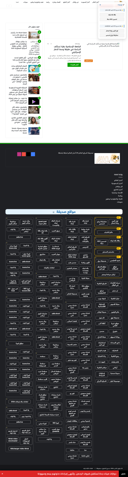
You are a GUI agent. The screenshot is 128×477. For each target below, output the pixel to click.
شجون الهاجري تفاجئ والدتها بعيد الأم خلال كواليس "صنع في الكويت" (19, 121)
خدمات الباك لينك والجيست (55, 223)
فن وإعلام (75, 2)
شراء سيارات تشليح (55, 396)
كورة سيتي (42, 423)
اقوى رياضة (85, 263)
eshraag (77, 44)
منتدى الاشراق (85, 256)
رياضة (48, 2)
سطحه (42, 356)
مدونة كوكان (101, 312)
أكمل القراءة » (74, 65)
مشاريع (42, 254)
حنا (85, 450)
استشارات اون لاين (102, 344)
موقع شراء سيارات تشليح (42, 397)
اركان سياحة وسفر (108, 274)
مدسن (102, 331)
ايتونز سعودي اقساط (85, 330)
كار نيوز (101, 318)
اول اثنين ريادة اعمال (115, 222)
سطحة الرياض (55, 357)
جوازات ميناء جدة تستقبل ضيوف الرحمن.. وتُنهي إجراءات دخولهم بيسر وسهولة (77, 473)
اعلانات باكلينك (49, 268)
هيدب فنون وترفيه (85, 295)
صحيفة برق (102, 261)
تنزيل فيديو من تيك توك (26, 431)
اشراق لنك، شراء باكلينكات (85, 239)
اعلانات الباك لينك (72, 238)
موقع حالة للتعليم (85, 287)
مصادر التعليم (72, 268)
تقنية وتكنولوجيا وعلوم (36, 2)
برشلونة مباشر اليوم (13, 222)
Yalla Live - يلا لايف (13, 274)
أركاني (115, 368)
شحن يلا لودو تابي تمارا (72, 379)
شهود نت (101, 362)
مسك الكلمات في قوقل (115, 284)
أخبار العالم (95, 2)
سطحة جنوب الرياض (56, 380)
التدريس (85, 247)
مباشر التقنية (102, 368)
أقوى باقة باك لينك (43, 240)
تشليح (56, 387)
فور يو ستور (72, 360)
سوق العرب (56, 231)
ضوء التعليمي (115, 260)
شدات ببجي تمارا (72, 306)
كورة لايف (26, 306)
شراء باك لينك (85, 222)
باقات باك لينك (72, 230)
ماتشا (72, 450)
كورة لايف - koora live (26, 376)
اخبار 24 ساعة (72, 287)
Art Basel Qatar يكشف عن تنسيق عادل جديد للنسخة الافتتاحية (19, 35)
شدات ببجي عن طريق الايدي (72, 370)
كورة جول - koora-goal (26, 255)
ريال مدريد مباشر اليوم (26, 222)
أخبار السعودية (85, 2)
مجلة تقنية (85, 278)
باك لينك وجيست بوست (85, 270)
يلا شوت (56, 276)
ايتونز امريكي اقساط (72, 387)
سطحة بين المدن (56, 365)
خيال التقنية (115, 298)
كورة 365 (56, 423)
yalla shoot (42, 277)
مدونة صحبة (115, 373)
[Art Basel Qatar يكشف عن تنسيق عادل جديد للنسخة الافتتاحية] (33, 35)
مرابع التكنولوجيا (102, 292)
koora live (13, 262)
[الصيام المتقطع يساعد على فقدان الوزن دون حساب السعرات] (33, 68)
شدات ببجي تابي (72, 314)
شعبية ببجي (85, 421)
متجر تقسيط (72, 344)
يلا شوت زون (26, 416)
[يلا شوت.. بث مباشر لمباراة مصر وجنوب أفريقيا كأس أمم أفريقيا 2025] (33, 101)
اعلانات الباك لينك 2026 (72, 256)
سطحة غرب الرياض (42, 372)
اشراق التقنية (102, 283)
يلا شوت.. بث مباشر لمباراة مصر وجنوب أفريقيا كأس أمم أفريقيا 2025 (18, 100)
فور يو (72, 393)
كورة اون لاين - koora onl (26, 282)
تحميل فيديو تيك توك (13, 432)
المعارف (115, 350)
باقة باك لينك (115, 241)
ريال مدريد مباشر (56, 291)
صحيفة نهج (115, 318)
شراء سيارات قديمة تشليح (49, 415)
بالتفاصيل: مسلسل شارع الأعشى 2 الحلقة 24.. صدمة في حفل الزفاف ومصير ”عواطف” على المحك (18, 79)
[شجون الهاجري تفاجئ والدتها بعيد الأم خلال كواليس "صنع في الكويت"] (33, 120)
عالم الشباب (108, 232)
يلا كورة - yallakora (13, 282)
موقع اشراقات (115, 268)
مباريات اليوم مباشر (55, 283)
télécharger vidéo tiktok (19, 449)
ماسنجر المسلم (108, 252)
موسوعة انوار (115, 381)
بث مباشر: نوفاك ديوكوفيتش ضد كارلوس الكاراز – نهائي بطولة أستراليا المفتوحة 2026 (18, 45)
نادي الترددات (115, 343)
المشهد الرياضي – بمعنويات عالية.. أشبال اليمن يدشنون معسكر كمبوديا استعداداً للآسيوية (80, 6)
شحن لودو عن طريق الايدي (72, 413)
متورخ (115, 331)
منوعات (25, 2)
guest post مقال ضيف (42, 222)
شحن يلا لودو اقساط (72, 330)
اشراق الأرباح (101, 381)
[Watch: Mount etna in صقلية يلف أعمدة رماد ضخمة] (33, 131)
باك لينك (42, 260)
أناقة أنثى (101, 323)
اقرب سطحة (42, 379)
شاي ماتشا (85, 456)
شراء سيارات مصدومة (42, 406)
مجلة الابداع (102, 337)
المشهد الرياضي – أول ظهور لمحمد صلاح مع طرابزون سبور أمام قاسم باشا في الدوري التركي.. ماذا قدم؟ (26, 60)
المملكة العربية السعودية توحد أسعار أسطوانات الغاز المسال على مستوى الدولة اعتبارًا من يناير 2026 (18, 91)
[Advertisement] (64, 14)
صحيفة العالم (72, 294)
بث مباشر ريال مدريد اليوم (42, 431)
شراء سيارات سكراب (42, 388)
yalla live (19, 237)
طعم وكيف (115, 362)
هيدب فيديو (102, 350)
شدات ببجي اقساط (85, 306)
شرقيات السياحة (102, 374)
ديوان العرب (56, 254)
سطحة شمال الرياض (56, 372)
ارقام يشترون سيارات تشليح (56, 407)
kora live (13, 300)
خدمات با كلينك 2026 (56, 247)
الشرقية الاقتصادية (102, 305)
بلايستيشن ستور (85, 428)
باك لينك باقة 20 (42, 232)
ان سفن (115, 291)
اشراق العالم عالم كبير (72, 248)
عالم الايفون (115, 312)
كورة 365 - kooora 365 (26, 290)
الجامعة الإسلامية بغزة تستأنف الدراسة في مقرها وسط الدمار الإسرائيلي (67, 49)
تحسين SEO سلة (101, 242)
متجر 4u (85, 368)
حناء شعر (72, 442)
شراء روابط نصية (85, 230)
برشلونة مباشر (43, 283)
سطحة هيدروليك (42, 365)
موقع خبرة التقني (115, 324)
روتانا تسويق (115, 337)
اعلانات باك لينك (56, 261)
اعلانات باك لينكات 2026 (19, 402)
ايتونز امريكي (72, 321)
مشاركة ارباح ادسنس (102, 223)
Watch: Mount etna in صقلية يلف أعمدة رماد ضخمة (19, 130)
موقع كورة (19, 343)
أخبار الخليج (66, 2)
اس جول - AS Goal (13, 290)
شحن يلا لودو (85, 411)
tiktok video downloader (13, 440)
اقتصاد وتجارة (56, 2)
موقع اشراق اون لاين (102, 268)
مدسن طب (72, 263)
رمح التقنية (115, 356)
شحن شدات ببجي (85, 402)
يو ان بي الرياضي (72, 279)
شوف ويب (102, 298)
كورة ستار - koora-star (13, 247)
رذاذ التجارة (102, 356)
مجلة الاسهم (115, 304)
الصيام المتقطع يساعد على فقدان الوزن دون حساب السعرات (19, 68)
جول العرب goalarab (56, 430)
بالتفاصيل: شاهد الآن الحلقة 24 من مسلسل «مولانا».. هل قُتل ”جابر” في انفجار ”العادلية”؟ (18, 110)
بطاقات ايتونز (72, 421)
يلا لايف (49, 439)
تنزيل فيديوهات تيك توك (26, 441)
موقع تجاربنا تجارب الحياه (42, 247)
